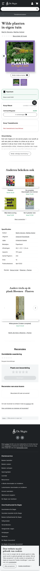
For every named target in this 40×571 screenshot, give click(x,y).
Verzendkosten (6, 525)
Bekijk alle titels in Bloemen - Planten (20, 333)
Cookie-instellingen (24, 566)
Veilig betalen (6, 521)
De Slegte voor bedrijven (9, 499)
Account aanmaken (7, 491)
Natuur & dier (14, 270)
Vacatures (5, 536)
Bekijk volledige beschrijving (19, 153)
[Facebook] (17, 437)
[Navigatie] (3, 3)
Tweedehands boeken (20, 14)
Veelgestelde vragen (22, 447)
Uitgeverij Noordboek (22, 236)
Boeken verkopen (7, 468)
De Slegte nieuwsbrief (8, 540)
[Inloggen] (32, 3)
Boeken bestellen (7, 460)
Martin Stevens (7, 32)
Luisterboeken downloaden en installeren (14, 487)
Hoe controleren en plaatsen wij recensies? (15, 408)
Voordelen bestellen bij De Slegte (12, 513)
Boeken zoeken (6, 464)
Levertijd (4, 476)
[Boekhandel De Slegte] (11, 3)
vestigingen (8, 446)
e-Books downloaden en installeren (12, 483)
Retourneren (5, 479)
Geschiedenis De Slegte (9, 509)
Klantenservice (7, 456)
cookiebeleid (12, 562)
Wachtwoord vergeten (8, 495)
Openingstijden (6, 472)
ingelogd (28, 404)
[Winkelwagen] (37, 3)
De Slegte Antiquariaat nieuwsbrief (12, 544)
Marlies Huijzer (18, 32)
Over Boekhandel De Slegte (12, 505)
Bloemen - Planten (26, 270)
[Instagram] (22, 437)
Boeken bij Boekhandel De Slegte (12, 517)
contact (7, 444)
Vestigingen (5, 532)
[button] (3, 14)
